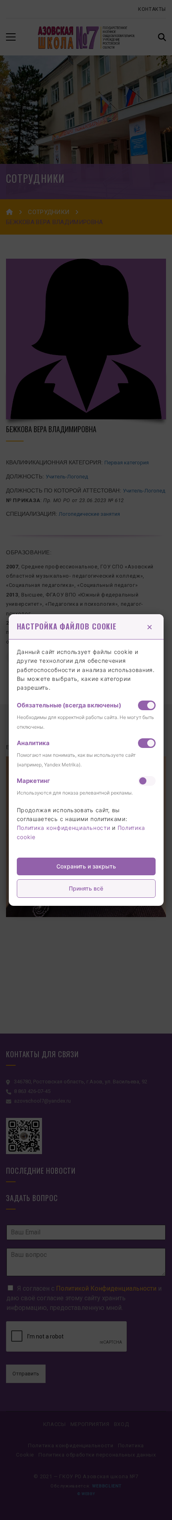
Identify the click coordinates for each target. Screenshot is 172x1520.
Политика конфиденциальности (63, 827)
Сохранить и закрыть (86, 866)
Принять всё (86, 888)
